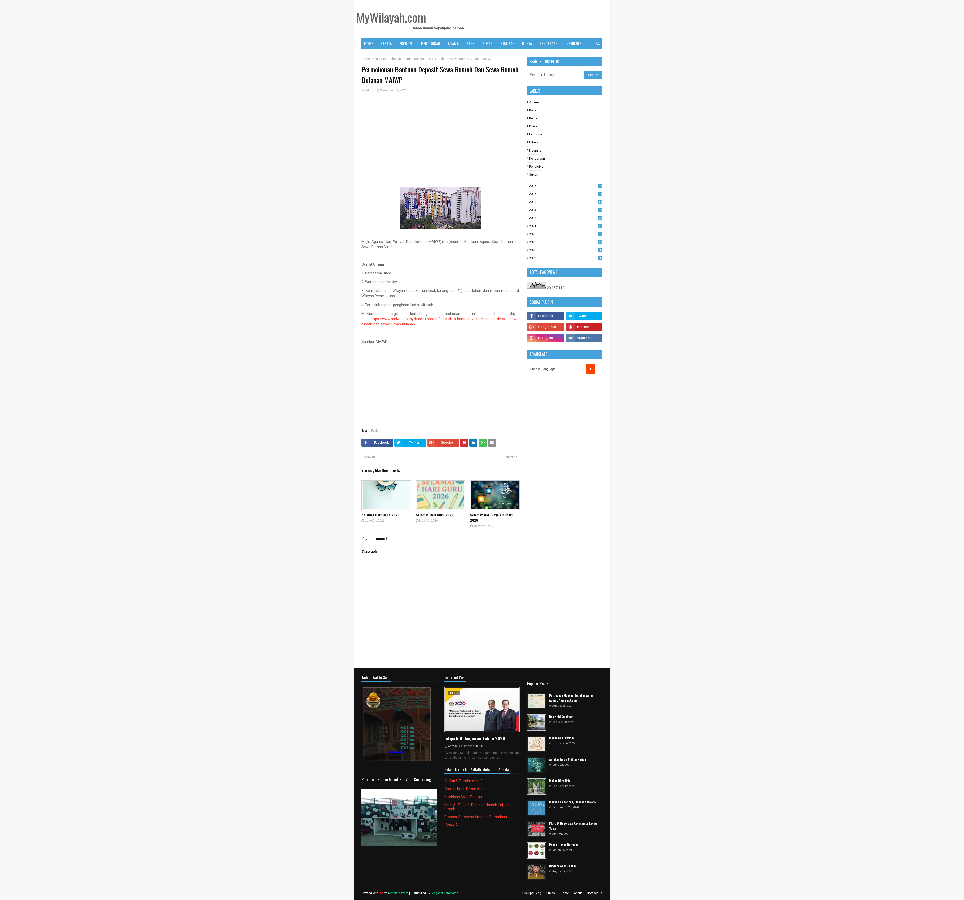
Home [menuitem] (368, 43)
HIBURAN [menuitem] (507, 43)
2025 (565, 194)
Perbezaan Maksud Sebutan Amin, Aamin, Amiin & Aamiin (571, 698)
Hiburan (534, 142)
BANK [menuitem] (470, 43)
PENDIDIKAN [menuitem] (430, 43)
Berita (376, 59)
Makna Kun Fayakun (561, 738)
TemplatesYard (398, 893)
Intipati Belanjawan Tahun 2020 (474, 738)
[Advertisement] (441, 135)
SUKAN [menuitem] (487, 43)
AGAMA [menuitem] (453, 43)
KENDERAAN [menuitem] (548, 43)
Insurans (535, 150)
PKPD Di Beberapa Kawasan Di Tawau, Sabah (573, 826)
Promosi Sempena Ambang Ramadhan (475, 817)
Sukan (533, 174)
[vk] (584, 338)
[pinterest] (584, 327)
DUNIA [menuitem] (527, 43)
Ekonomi (535, 134)
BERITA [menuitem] (386, 43)
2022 (565, 218)
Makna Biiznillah (559, 780)
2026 (565, 186)
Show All (452, 825)
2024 (565, 202)
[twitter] (584, 316)
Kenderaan (537, 158)
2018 (565, 250)
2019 (565, 242)
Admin (369, 90)
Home (366, 59)
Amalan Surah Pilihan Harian (567, 759)
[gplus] (545, 327)
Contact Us (594, 893)
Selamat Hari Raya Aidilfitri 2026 (491, 517)
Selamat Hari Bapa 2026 (380, 514)
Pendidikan (537, 166)
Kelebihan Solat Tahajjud (463, 797)
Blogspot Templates (444, 893)
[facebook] (545, 316)
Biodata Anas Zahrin (562, 866)
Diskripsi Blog (531, 893)
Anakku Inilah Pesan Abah (465, 789)
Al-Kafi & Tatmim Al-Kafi (463, 781)
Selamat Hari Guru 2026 (435, 514)
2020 (565, 234)
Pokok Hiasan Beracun (563, 844)
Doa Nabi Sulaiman (561, 716)
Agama (534, 102)
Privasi (551, 893)
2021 (565, 226)
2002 (565, 258)
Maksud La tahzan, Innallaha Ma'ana (572, 802)
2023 (565, 210)
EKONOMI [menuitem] (406, 43)
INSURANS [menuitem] (573, 43)
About (578, 893)
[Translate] (590, 369)
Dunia (533, 126)
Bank (532, 110)
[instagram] (545, 338)
